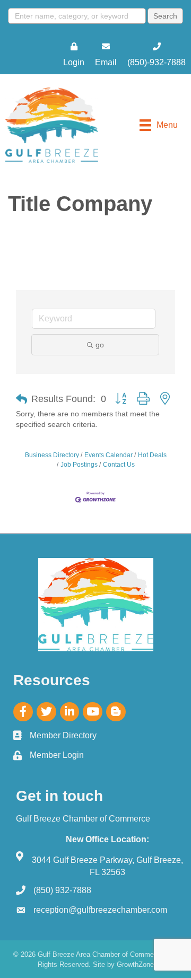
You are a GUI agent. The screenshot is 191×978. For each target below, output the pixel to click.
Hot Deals (152, 455)
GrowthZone (135, 964)
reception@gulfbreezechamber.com (100, 909)
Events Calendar (108, 455)
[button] (21, 399)
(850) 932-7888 (62, 890)
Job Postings (79, 464)
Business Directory (52, 455)
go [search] (100, 344)
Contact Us (119, 464)
